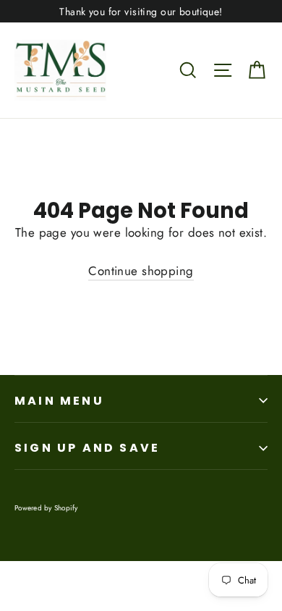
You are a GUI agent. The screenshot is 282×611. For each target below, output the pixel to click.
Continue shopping (140, 270)
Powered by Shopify (46, 507)
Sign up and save (87, 447)
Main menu (59, 400)
